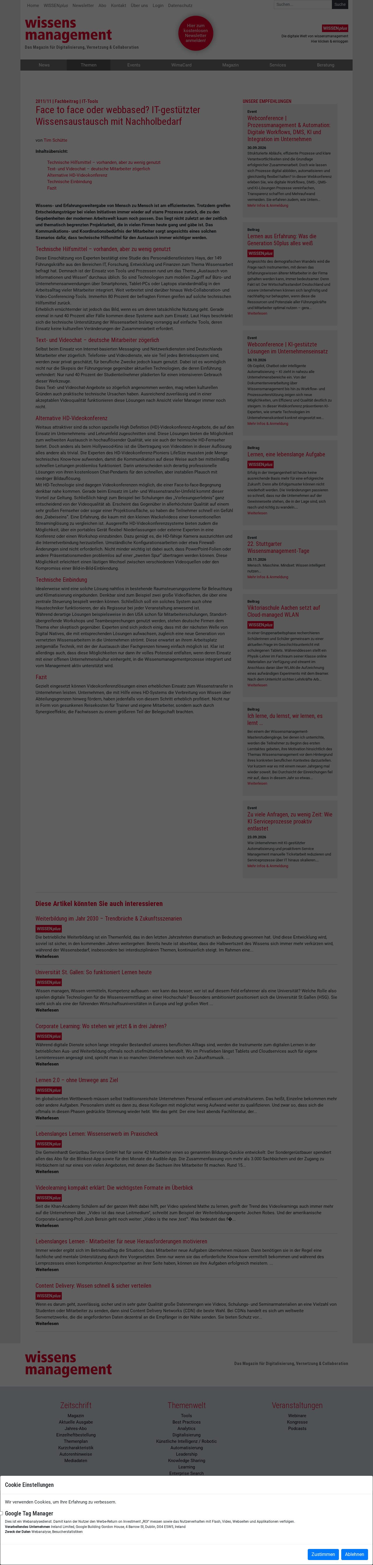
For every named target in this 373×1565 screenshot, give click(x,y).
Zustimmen (323, 1554)
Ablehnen (354, 1554)
